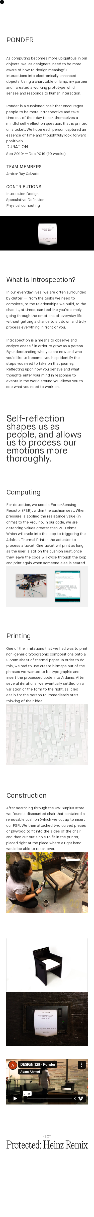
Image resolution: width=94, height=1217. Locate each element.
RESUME (81, 1202)
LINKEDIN (67, 1194)
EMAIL (70, 1187)
